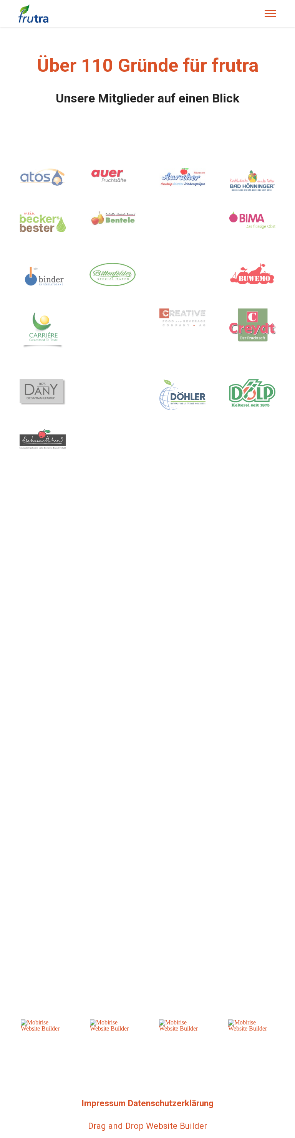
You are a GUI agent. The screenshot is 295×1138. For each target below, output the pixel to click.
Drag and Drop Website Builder (147, 1126)
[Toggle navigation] (271, 13)
